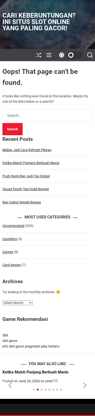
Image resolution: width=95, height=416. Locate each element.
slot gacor (10, 341)
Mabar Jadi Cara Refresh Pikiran (26, 150)
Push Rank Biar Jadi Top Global (26, 176)
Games (7, 252)
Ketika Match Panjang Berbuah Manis (30, 163)
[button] (10, 385)
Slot (5, 335)
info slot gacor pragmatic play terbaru (30, 346)
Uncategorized (13, 226)
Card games (11, 265)
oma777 (51, 381)
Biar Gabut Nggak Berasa (21, 202)
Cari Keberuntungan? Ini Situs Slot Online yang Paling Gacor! (39, 21)
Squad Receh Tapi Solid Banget (25, 189)
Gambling (9, 239)
